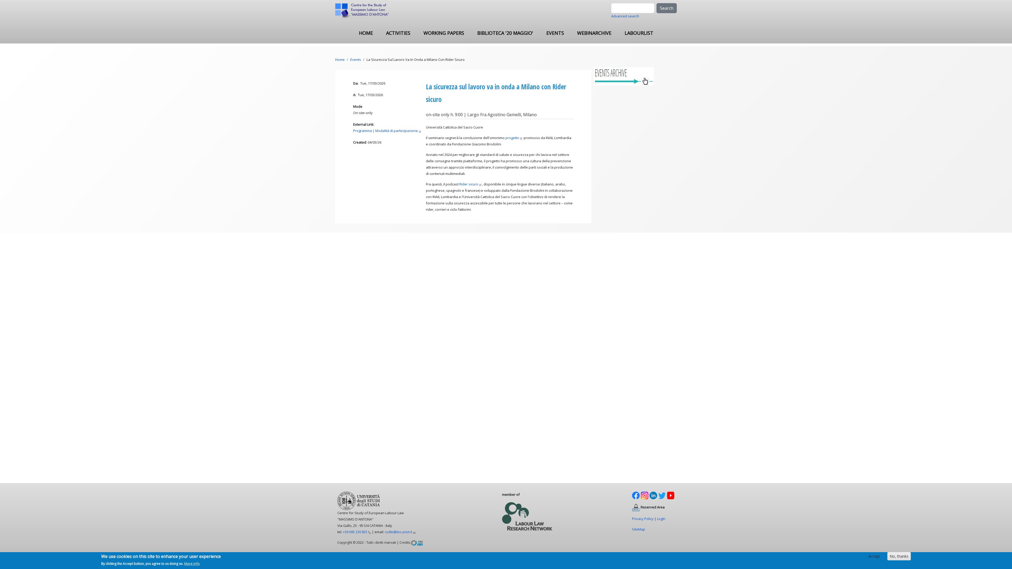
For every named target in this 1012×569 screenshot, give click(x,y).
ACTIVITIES (398, 33)
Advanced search (625, 16)
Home (366, 33)
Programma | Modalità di (385, 130)
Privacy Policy (643, 518)
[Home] (364, 11)
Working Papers (444, 33)
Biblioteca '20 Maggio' (505, 33)
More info (192, 563)
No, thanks (899, 556)
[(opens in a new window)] (417, 542)
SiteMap (638, 529)
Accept (874, 556)
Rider (468, 184)
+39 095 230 (355, 531)
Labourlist (639, 33)
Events (555, 33)
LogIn (661, 518)
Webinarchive (594, 33)
